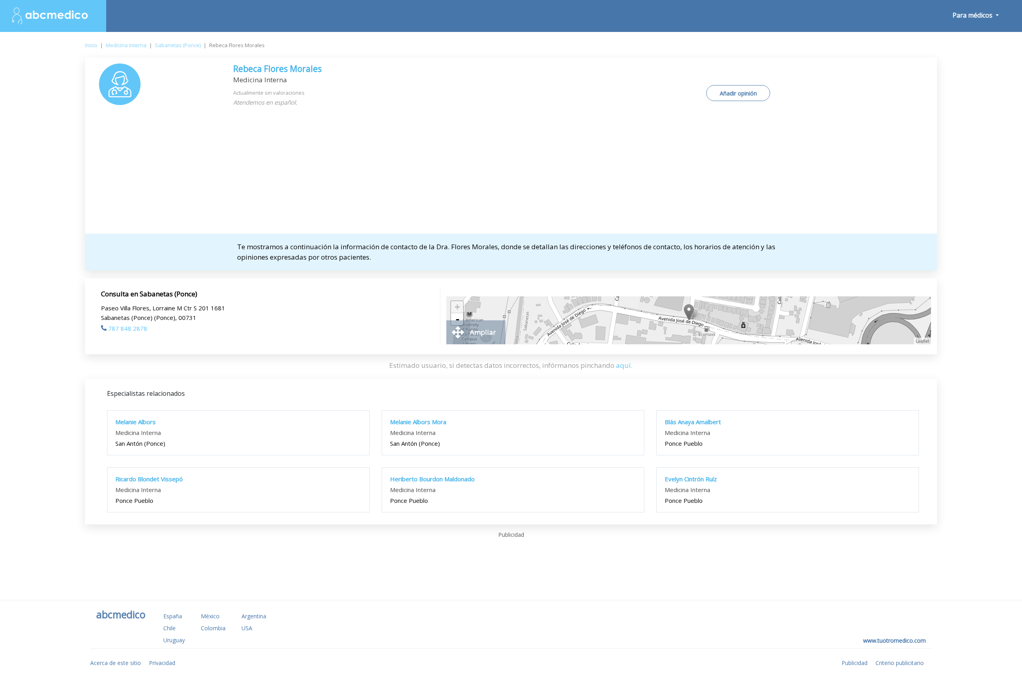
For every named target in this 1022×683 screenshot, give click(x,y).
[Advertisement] (511, 174)
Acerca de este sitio (115, 663)
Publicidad (855, 663)
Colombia (213, 628)
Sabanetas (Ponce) (178, 45)
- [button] (457, 319)
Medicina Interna (126, 45)
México (210, 616)
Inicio (91, 45)
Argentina (254, 616)
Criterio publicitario (899, 663)
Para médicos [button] (973, 15)
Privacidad (162, 663)
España (172, 616)
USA (247, 628)
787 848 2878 (127, 328)
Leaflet (922, 341)
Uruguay (174, 640)
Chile (169, 628)
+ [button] (457, 307)
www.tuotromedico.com (894, 640)
